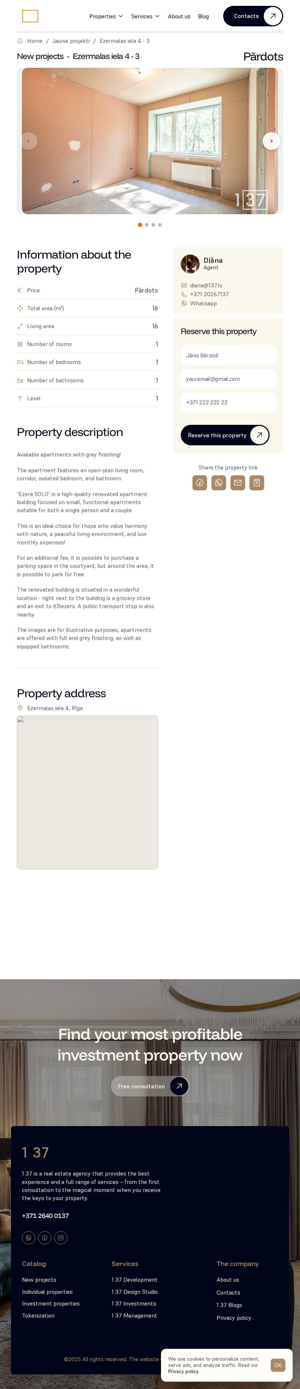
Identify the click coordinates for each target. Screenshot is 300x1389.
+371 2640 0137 (45, 1215)
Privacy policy (183, 1371)
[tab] (140, 225)
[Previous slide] (28, 141)
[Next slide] (271, 141)
